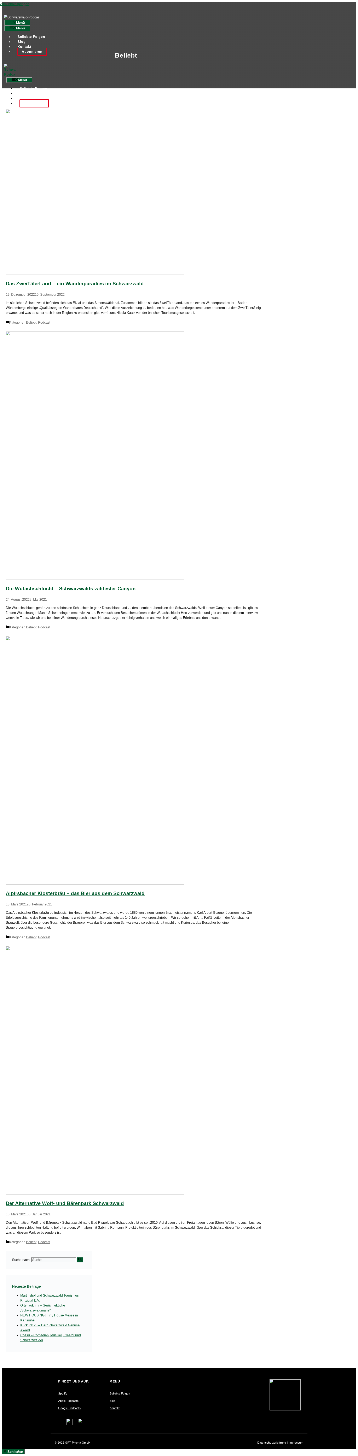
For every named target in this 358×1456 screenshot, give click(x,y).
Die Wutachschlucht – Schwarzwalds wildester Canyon (71, 588)
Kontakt (24, 46)
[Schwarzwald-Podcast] (179, 70)
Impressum (296, 1442)
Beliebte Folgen (31, 37)
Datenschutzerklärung (271, 1442)
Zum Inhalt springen (14, 4)
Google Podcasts (69, 1408)
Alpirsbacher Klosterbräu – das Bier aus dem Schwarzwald (75, 893)
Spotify (62, 1393)
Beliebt (31, 322)
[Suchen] (80, 1259)
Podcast (44, 322)
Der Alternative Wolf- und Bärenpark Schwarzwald (65, 1203)
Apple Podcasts (68, 1400)
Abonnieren (32, 51)
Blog (21, 41)
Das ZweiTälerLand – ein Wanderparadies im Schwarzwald (75, 283)
